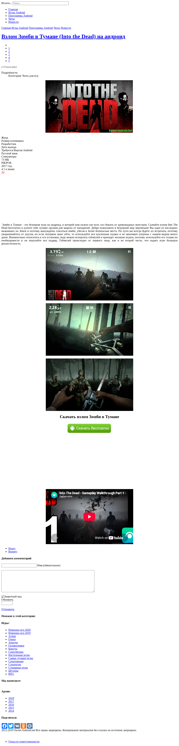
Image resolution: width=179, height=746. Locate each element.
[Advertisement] (89, 198)
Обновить (7, 599)
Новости (66, 27)
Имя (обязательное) (48, 565)
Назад (11, 548)
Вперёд (12, 551)
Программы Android (41, 27)
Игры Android (20, 27)
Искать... (6, 3)
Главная (6, 27)
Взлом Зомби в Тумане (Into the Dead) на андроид (63, 36)
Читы (57, 27)
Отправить (7, 609)
